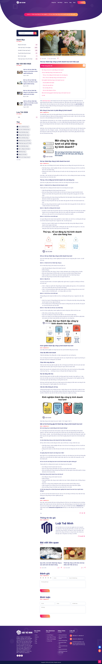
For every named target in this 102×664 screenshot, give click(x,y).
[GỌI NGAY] (99, 650)
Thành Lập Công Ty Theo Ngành (39, 14)
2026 (27, 117)
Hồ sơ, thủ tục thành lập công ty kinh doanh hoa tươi (54, 77)
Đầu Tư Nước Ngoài (27, 56)
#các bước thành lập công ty (24, 129)
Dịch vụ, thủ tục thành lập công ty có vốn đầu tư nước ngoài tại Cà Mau (31, 102)
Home (28, 14)
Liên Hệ (81, 2)
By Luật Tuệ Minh (52, 58)
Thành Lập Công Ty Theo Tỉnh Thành (27, 58)
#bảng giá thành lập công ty (24, 134)
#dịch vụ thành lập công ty (24, 126)
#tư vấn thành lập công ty (23, 146)
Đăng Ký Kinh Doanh (27, 44)
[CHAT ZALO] (99, 647)
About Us (37, 636)
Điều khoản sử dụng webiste (62, 637)
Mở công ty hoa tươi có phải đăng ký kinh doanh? (53, 70)
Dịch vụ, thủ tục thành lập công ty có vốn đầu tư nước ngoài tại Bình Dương (30, 81)
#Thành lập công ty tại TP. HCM (25, 143)
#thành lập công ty (22, 151)
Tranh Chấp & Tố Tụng (51, 636)
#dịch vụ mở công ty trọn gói (24, 157)
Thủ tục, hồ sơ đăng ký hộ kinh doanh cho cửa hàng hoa (55, 75)
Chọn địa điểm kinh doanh (48, 82)
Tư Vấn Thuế (49, 641)
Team (36, 639)
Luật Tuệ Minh (50, 662)
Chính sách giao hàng (63, 640)
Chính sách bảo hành (63, 649)
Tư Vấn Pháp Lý (50, 634)
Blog (36, 641)
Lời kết (43, 95)
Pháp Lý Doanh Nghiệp (51, 639)
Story (36, 643)
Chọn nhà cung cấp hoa (48, 85)
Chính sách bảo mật (62, 634)
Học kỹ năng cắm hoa (47, 87)
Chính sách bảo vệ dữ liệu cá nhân (63, 652)
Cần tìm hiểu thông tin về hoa (49, 90)
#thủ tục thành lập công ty (24, 137)
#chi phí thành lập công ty (23, 132)
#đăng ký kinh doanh (23, 154)
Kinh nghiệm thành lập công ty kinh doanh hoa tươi (53, 80)
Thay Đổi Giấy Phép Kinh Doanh (27, 53)
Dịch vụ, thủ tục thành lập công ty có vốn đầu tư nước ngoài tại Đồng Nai (30, 71)
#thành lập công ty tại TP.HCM (24, 140)
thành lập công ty (46, 100)
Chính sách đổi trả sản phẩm (63, 646)
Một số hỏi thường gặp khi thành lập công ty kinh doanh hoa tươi (56, 92)
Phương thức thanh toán (62, 643)
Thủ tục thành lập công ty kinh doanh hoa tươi (52, 72)
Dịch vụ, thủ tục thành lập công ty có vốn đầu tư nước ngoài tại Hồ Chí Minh (30, 92)
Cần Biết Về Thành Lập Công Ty (27, 50)
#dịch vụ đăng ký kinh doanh (24, 148)
